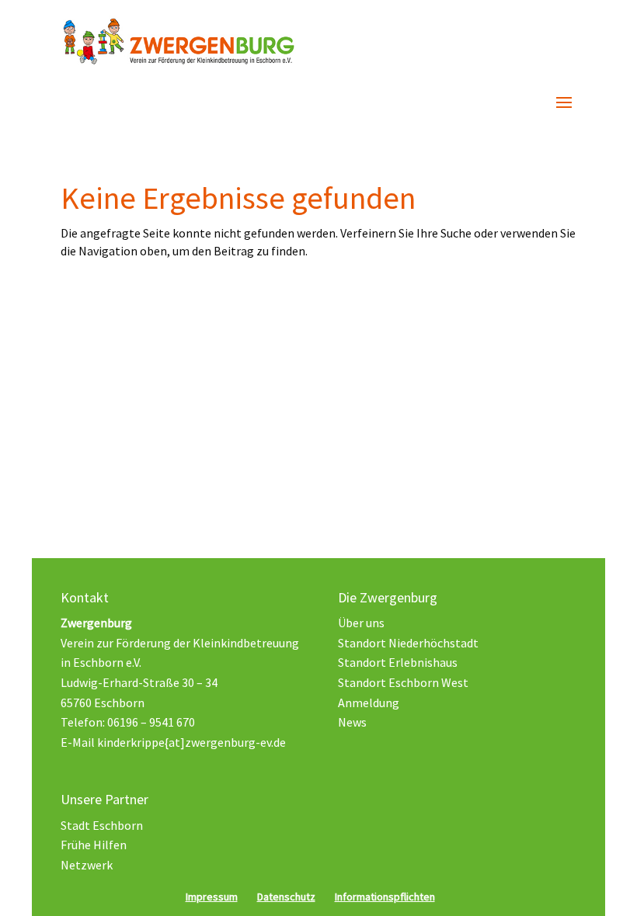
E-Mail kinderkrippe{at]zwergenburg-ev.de (173, 742)
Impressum (212, 897)
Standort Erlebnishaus (398, 662)
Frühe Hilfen (94, 844)
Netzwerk (87, 865)
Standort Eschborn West (403, 682)
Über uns (361, 622)
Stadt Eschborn (102, 825)
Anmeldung (368, 702)
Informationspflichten (385, 897)
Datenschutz (286, 897)
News (352, 722)
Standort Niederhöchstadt (408, 643)
